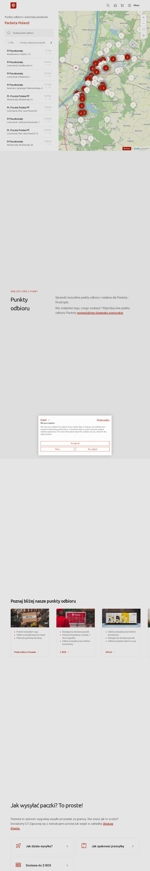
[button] (45, 420)
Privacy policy (103, 420)
